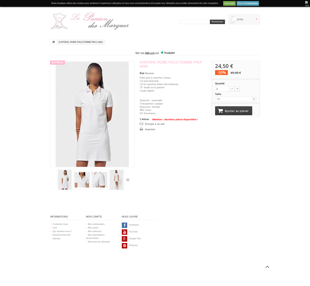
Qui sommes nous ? (62, 231)
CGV (54, 227)
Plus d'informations (248, 3)
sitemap (56, 238)
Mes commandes (96, 224)
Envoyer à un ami (155, 124)
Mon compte (94, 216)
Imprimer (150, 129)
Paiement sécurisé (61, 235)
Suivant (128, 180)
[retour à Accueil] (53, 42)
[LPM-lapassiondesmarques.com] (90, 21)
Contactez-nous (60, 224)
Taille (218, 94)
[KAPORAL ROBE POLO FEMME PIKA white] (92, 114)
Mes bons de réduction (99, 242)
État (142, 73)
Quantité (219, 83)
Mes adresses (95, 231)
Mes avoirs (93, 227)
